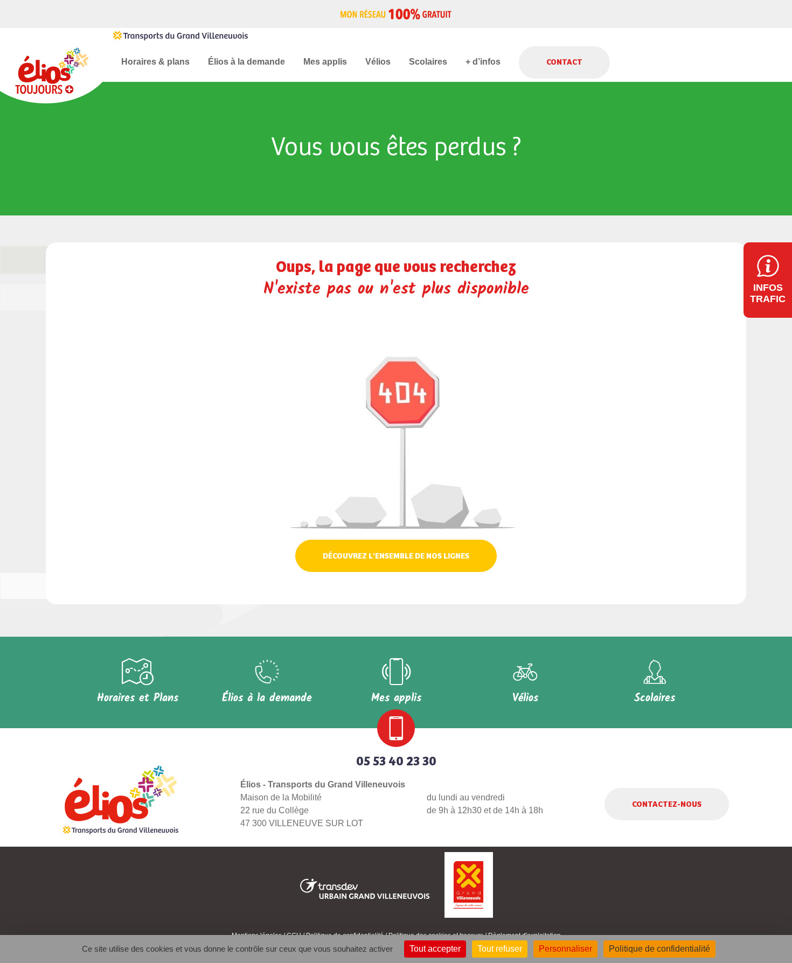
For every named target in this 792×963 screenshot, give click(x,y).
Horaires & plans (155, 61)
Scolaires (428, 61)
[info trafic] (768, 280)
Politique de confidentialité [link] (659, 948)
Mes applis (325, 61)
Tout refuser (499, 948)
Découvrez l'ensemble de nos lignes (396, 556)
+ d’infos (483, 61)
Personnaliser (565, 948)
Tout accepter (435, 948)
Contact (564, 62)
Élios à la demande (246, 61)
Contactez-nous (666, 804)
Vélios (378, 61)
